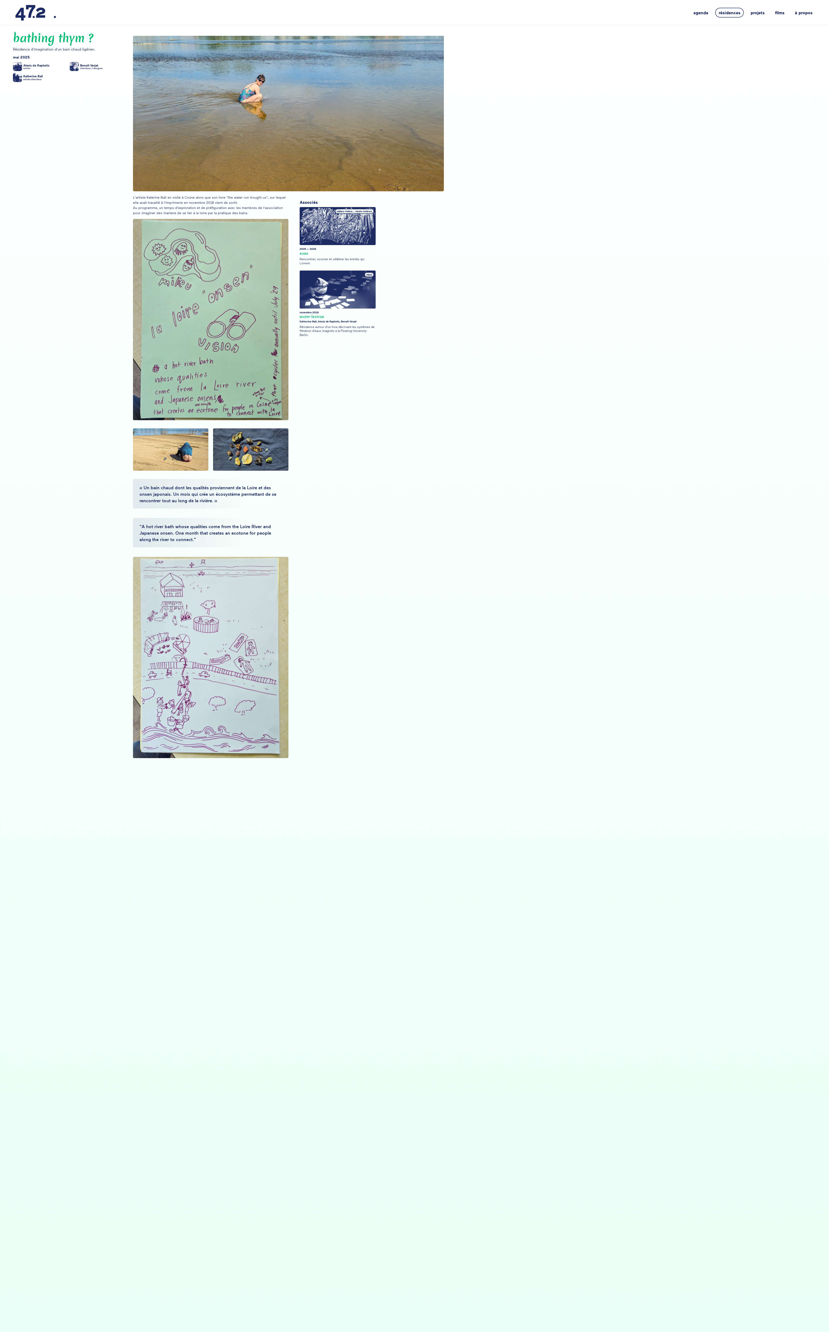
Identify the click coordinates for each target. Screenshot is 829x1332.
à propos (804, 12)
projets (758, 12)
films (780, 12)
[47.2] (35, 13)
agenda (700, 12)
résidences (729, 12)
